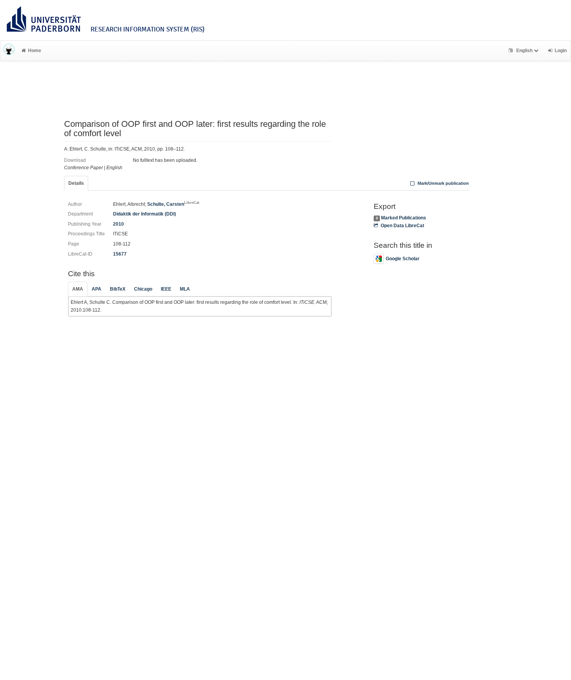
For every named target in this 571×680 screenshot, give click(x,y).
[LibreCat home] (8, 50)
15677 (120, 254)
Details (76, 183)
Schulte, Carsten (173, 204)
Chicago (143, 289)
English (524, 50)
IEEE (166, 289)
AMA (77, 289)
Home (34, 50)
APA (96, 289)
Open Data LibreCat (402, 225)
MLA (185, 289)
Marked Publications (403, 218)
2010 (118, 224)
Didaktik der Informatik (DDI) (144, 214)
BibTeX (117, 289)
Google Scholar (403, 258)
